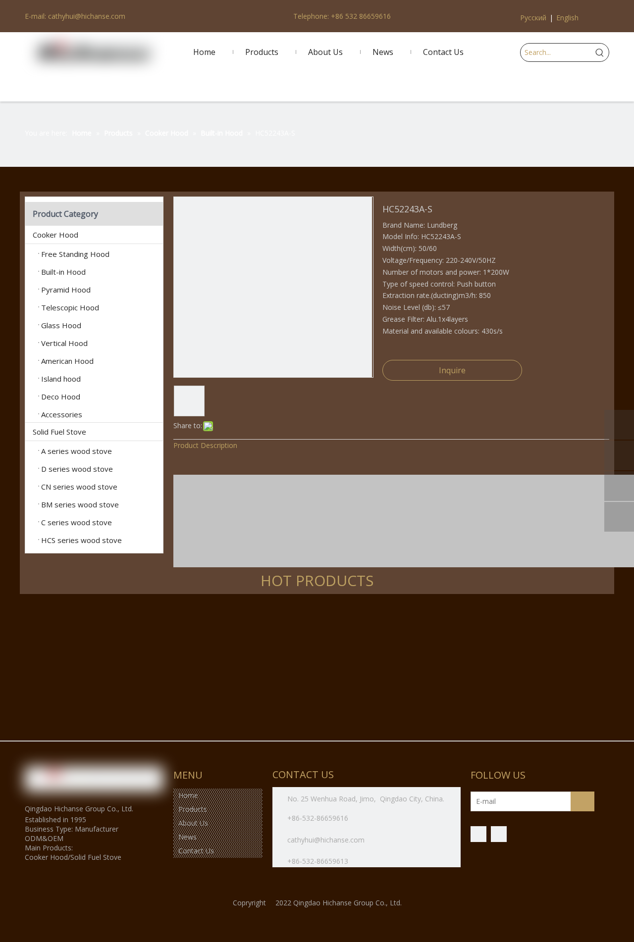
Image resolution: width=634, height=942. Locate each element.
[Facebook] (478, 834)
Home (188, 795)
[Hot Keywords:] (600, 52)
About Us (193, 823)
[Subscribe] (582, 801)
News (187, 837)
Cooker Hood (55, 235)
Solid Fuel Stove (59, 432)
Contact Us (196, 850)
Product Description (205, 445)
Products (192, 809)
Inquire (452, 370)
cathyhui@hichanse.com (327, 839)
